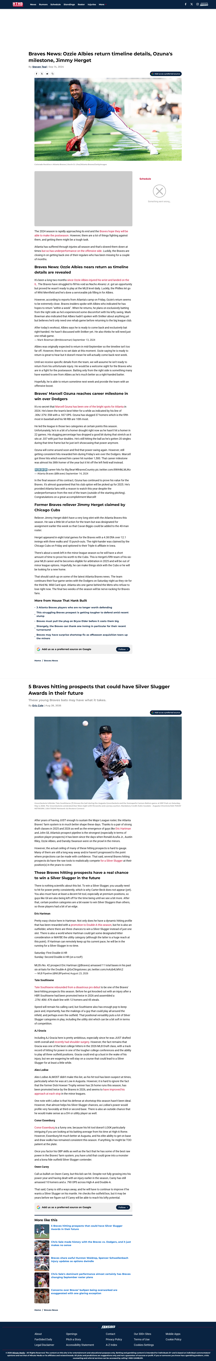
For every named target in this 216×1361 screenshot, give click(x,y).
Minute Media (18, 1353)
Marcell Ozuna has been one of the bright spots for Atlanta (89, 406)
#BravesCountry (85, 469)
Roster (81, 4)
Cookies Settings (144, 1344)
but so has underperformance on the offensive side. (72, 250)
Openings (71, 1333)
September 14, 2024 (77, 473)
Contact (110, 1333)
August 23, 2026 (79, 973)
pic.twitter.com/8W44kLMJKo (113, 469)
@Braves (83, 965)
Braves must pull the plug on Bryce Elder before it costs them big (78, 621)
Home (37, 660)
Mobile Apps (173, 1333)
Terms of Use (142, 1339)
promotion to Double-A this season (91, 924)
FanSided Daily (43, 1339)
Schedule (55, 4)
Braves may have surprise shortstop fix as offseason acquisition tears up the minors (82, 636)
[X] (191, 4)
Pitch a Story (73, 1339)
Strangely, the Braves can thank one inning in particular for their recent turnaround (81, 628)
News (33, 4)
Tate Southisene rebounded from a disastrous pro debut (67, 987)
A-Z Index (111, 1344)
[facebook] (185, 4)
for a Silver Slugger (112, 860)
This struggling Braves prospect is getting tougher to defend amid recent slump (83, 614)
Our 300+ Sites (142, 1333)
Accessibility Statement (80, 1344)
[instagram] (197, 4)
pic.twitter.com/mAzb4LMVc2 (105, 969)
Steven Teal (39, 66)
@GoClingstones (77, 969)
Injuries (92, 4)
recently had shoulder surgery (71, 1041)
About (38, 1333)
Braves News (51, 660)
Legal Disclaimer (44, 1344)
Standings (69, 4)
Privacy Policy (114, 1339)
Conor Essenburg (44, 1127)
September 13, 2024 (84, 339)
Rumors (43, 4)
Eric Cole (37, 705)
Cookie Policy (173, 1339)
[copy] (52, 74)
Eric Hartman (123, 828)
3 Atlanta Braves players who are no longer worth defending (74, 607)
